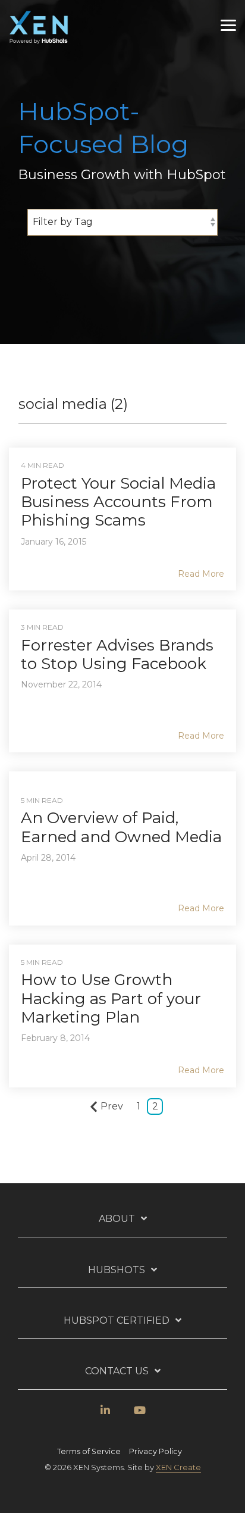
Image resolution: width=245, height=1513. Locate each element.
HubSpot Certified (116, 1320)
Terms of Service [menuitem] (89, 1451)
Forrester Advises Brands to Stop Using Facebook (117, 654)
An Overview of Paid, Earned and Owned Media (121, 827)
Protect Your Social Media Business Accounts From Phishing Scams (118, 502)
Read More (201, 574)
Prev (111, 1106)
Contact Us (117, 1371)
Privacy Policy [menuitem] (155, 1451)
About (117, 1218)
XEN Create (178, 1467)
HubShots (116, 1270)
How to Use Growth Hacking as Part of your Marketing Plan (111, 998)
